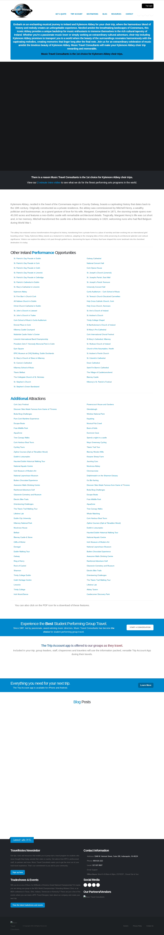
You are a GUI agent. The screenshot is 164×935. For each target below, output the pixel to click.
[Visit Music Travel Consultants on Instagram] (143, 14)
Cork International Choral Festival (100, 334)
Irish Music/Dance (21, 594)
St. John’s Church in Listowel (25, 311)
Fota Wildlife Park (21, 428)
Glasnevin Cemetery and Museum (27, 495)
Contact (129, 14)
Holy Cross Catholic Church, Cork (100, 301)
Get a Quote (60, 14)
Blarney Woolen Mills (95, 452)
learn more (109, 719)
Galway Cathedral (94, 258)
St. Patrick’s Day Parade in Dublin (27, 258)
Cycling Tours (19, 447)
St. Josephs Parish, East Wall (98, 277)
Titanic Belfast (19, 372)
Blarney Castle (93, 377)
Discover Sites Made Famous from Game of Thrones (35, 409)
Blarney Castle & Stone (23, 537)
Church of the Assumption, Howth (100, 349)
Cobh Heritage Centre (23, 580)
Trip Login (148, 6)
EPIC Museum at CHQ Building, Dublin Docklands (34, 353)
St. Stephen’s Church (22, 382)
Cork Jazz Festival (21, 404)
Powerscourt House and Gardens (100, 404)
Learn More (145, 685)
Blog (104, 14)
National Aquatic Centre (23, 466)
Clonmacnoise (92, 471)
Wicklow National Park (96, 414)
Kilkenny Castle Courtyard (24, 330)
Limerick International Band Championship (31, 339)
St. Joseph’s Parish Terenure (98, 282)
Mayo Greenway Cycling (96, 442)
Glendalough (92, 409)
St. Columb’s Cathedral (96, 358)
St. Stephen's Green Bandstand (26, 387)
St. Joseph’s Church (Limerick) (99, 273)
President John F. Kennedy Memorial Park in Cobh (34, 344)
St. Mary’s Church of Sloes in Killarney (29, 358)
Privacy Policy (137, 926)
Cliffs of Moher (19, 542)
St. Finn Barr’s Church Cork (25, 296)
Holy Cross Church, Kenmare (98, 306)
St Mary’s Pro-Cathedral (96, 330)
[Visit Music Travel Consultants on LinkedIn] (147, 14)
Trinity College (19, 589)
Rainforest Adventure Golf (24, 490)
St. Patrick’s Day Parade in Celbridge (29, 277)
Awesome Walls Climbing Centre (27, 485)
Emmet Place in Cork (22, 325)
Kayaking (90, 419)
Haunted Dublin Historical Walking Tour (29, 461)
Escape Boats (19, 423)
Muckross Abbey (93, 466)
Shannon (17, 570)
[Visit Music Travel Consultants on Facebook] (139, 14)
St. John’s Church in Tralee (25, 315)
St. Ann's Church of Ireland (97, 311)
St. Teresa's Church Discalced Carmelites (103, 296)
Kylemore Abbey (20, 292)
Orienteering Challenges (23, 504)
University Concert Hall (96, 287)
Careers (125, 926)
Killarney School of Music (24, 368)
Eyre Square (19, 349)
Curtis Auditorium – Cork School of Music (103, 292)
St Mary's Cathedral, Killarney (99, 339)
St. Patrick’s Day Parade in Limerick (28, 273)
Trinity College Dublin (22, 575)
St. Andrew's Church (95, 315)
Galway (17, 556)
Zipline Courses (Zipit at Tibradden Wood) (31, 452)
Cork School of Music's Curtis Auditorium (30, 320)
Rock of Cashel (20, 566)
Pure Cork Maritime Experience (26, 419)
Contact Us (149, 926)
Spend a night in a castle (97, 438)
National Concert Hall (95, 263)
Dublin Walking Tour (22, 551)
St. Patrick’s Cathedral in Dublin (26, 282)
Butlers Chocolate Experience (26, 480)
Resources (116, 14)
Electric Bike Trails (21, 499)
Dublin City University (22, 518)
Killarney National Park (23, 523)
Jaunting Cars (92, 461)
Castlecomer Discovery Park (98, 594)
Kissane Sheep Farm (95, 457)
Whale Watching (93, 514)
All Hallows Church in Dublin (25, 301)
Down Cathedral (93, 363)
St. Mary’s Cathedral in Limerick (26, 287)
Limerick (17, 585)
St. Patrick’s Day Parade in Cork (27, 263)
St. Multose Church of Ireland (98, 344)
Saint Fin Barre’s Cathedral (98, 368)
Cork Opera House (94, 268)
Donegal (17, 547)
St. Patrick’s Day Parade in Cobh (27, 268)
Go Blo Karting (93, 480)
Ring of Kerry (19, 561)
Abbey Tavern (92, 589)
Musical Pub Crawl (94, 423)
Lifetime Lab (19, 514)
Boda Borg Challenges (23, 414)
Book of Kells (92, 428)
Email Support (92, 870)
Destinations (92, 14)
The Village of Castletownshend (99, 372)
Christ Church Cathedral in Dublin (27, 306)
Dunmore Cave (93, 433)
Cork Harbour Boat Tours (24, 442)
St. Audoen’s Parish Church (98, 353)
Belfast (16, 533)
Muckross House (20, 528)
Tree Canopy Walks (21, 438)
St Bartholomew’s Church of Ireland (101, 325)
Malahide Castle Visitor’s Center (27, 334)
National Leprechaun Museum (26, 476)
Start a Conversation (140, 627)
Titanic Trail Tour (93, 447)
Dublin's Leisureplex (22, 457)
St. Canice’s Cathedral (23, 363)
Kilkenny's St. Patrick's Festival (99, 382)
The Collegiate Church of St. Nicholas (29, 377)
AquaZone (18, 433)
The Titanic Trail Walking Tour (26, 509)
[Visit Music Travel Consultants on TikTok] (151, 14)
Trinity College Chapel (96, 320)
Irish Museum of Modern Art (25, 471)
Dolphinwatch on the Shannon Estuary (102, 476)
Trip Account (76, 14)
